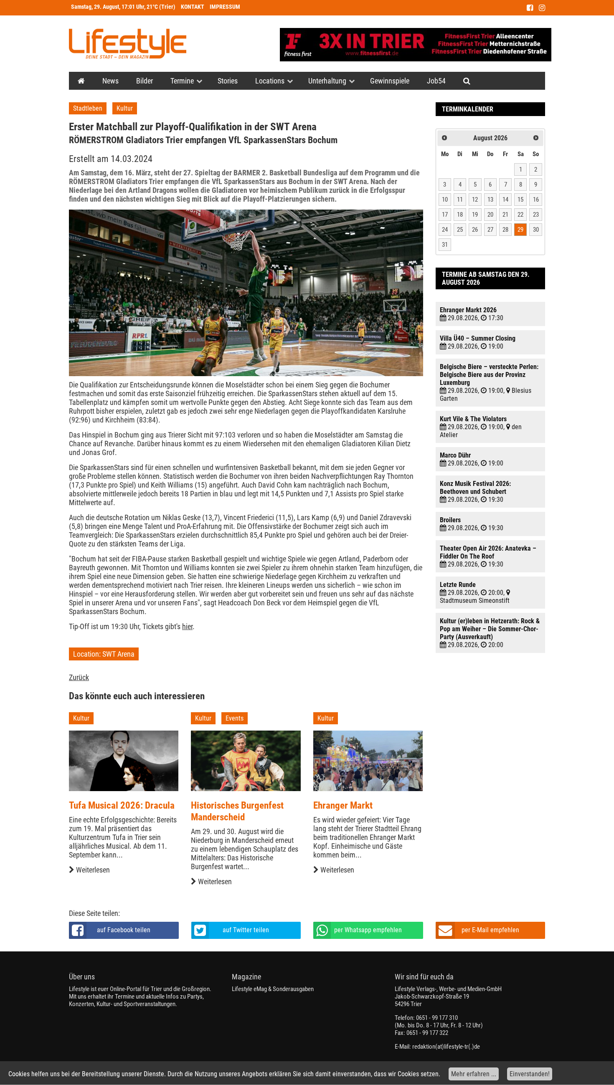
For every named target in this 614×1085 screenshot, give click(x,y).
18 (460, 214)
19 (475, 214)
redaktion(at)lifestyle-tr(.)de (446, 1046)
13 (490, 199)
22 (520, 214)
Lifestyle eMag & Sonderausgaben (273, 989)
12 (475, 199)
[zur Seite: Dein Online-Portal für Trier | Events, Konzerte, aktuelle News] (81, 81)
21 (505, 214)
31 (445, 244)
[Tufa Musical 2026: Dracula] (123, 761)
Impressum (225, 6)
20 (490, 214)
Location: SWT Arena (103, 654)
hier (187, 626)
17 (445, 214)
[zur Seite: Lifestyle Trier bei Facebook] (530, 7)
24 (445, 229)
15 (520, 199)
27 (490, 229)
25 (460, 229)
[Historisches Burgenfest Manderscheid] (245, 761)
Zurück (79, 677)
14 (505, 199)
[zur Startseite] (127, 43)
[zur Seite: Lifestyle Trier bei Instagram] (542, 7)
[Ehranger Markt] (368, 761)
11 (460, 199)
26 (475, 229)
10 (445, 199)
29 (520, 229)
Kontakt (192, 6)
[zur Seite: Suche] (466, 81)
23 (536, 214)
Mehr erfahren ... (473, 1074)
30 (536, 229)
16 (536, 199)
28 (505, 229)
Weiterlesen (92, 869)
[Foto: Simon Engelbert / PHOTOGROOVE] (246, 293)
